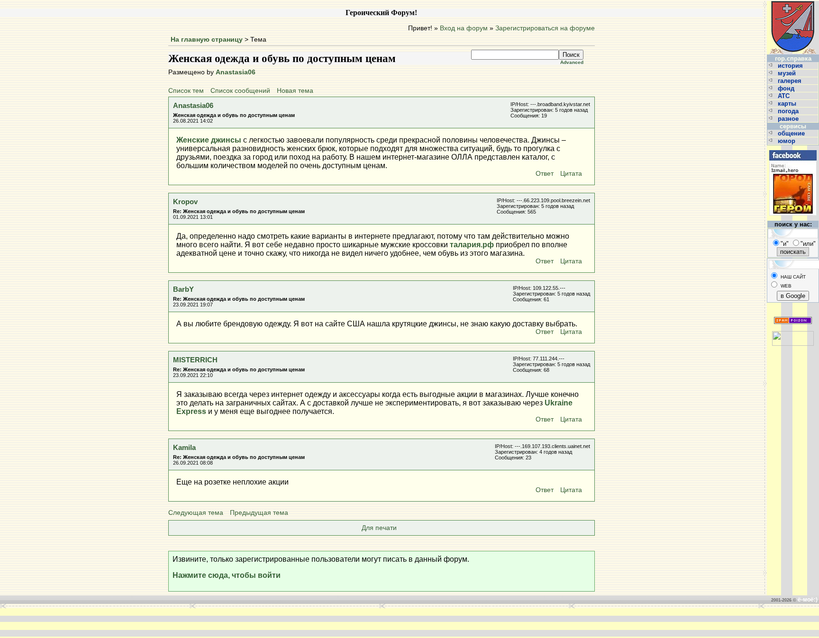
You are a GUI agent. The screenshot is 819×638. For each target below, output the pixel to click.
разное (789, 118)
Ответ (545, 173)
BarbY (183, 289)
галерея (790, 80)
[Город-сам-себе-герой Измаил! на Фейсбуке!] (793, 149)
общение (792, 133)
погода (789, 111)
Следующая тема (195, 512)
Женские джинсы (208, 140)
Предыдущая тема (259, 512)
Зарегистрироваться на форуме (545, 28)
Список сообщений (240, 90)
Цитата (571, 173)
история (791, 65)
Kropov (185, 202)
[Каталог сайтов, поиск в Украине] (793, 334)
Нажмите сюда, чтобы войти (227, 575)
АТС (785, 95)
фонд (787, 88)
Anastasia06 (235, 72)
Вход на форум (464, 28)
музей (788, 73)
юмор (787, 140)
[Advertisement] (266, 622)
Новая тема (295, 90)
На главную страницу (207, 39)
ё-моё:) (808, 599)
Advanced (571, 62)
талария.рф (472, 245)
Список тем (186, 90)
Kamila (184, 447)
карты (788, 103)
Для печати (379, 527)
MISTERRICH (195, 360)
